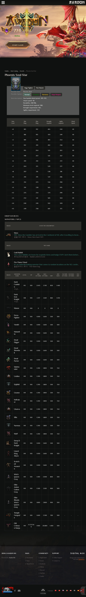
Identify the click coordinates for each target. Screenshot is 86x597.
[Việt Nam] (60, 590)
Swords (22, 71)
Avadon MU (12, 557)
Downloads (29, 557)
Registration (43, 557)
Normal (27, 94)
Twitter (42, 576)
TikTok (42, 567)
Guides (7, 71)
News (28, 561)
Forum (42, 561)
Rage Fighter (29, 88)
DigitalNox (81, 559)
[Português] (67, 590)
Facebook (42, 564)
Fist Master (40, 88)
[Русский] (64, 590)
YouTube (42, 573)
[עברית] (75, 590)
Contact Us (56, 561)
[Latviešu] (71, 590)
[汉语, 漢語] (56, 590)
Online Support (57, 557)
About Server (30, 564)
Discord (42, 570)
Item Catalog (14, 71)
